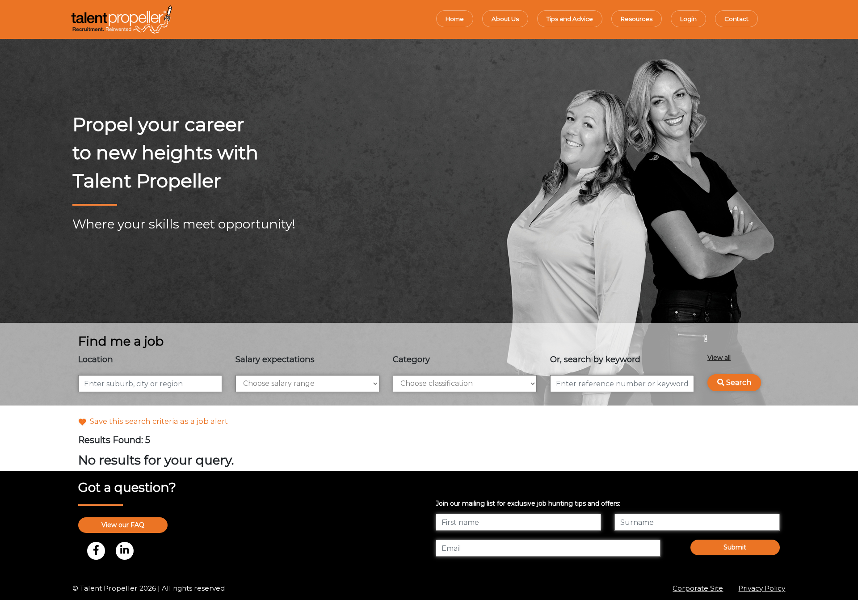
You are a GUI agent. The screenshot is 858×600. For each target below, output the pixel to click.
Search (737, 382)
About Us (505, 18)
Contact (736, 18)
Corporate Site (698, 588)
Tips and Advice (570, 18)
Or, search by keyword (595, 359)
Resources (636, 18)
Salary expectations (275, 359)
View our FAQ (122, 525)
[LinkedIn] (125, 551)
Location (95, 359)
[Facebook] (96, 551)
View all (719, 358)
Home (455, 18)
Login (688, 18)
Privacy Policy (761, 588)
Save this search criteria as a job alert (157, 421)
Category (411, 359)
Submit (734, 547)
